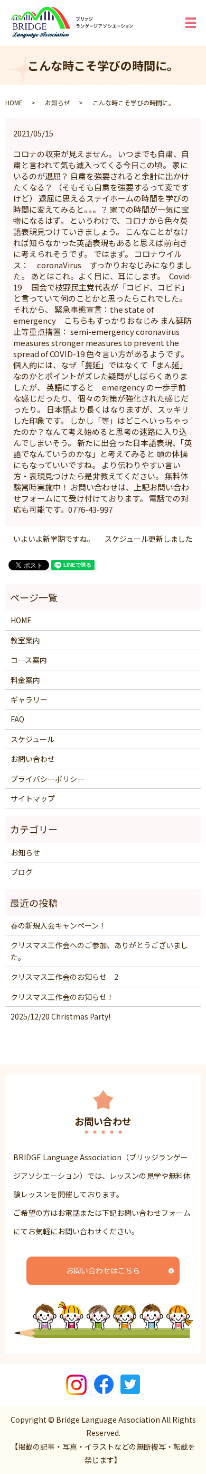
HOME (14, 102)
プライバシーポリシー (48, 779)
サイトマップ (33, 798)
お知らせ (57, 102)
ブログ (22, 872)
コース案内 (29, 659)
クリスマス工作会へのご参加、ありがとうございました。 (99, 951)
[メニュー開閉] (190, 22)
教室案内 (25, 640)
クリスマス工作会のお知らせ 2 (64, 976)
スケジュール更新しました (149, 539)
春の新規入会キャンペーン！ (58, 925)
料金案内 (25, 680)
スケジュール (32, 739)
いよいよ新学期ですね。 (54, 539)
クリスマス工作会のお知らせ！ (62, 996)
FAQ (17, 719)
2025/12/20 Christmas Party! (60, 1016)
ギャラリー (29, 699)
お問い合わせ (33, 758)
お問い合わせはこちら (103, 1270)
